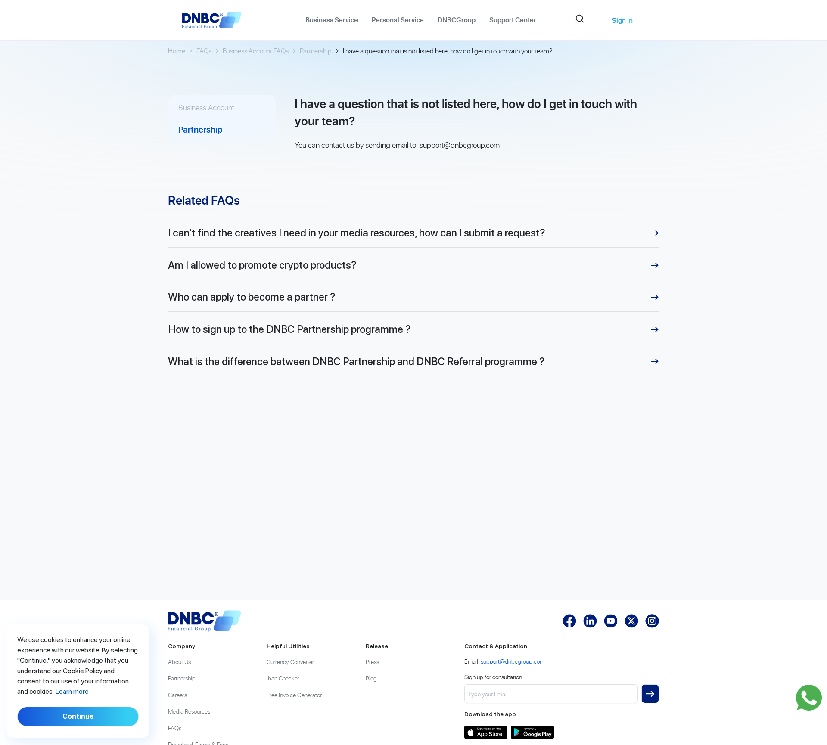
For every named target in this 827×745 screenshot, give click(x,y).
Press (372, 662)
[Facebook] (569, 621)
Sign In (622, 20)
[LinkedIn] (590, 621)
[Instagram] (652, 621)
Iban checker (283, 678)
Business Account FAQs (256, 51)
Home (176, 51)
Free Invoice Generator (294, 695)
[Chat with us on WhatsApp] (809, 698)
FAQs (203, 51)
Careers (177, 695)
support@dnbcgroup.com (460, 145)
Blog (371, 678)
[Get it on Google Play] (532, 732)
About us (179, 662)
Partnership (316, 51)
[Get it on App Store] (485, 732)
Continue (78, 716)
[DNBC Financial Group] (204, 621)
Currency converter (290, 662)
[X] (631, 621)
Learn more (72, 691)
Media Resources (189, 711)
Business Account (206, 107)
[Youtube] (611, 621)
